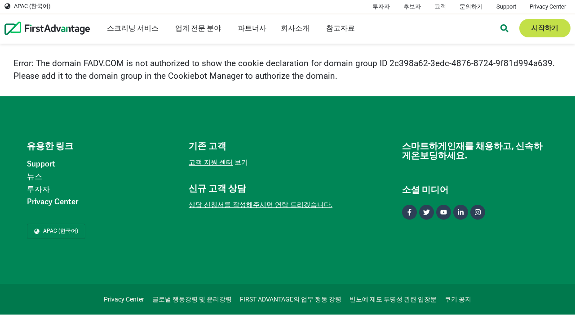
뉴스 (34, 176)
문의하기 (471, 6)
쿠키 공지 (458, 299)
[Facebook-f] (409, 212)
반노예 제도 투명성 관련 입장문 (393, 299)
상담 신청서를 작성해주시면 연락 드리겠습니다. (260, 205)
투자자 (381, 6)
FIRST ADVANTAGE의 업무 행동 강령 (290, 299)
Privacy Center (548, 6)
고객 (440, 6)
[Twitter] (426, 212)
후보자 (412, 6)
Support (506, 6)
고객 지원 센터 (211, 162)
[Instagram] (477, 212)
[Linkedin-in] (460, 212)
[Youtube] (443, 212)
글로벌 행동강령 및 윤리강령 (192, 299)
